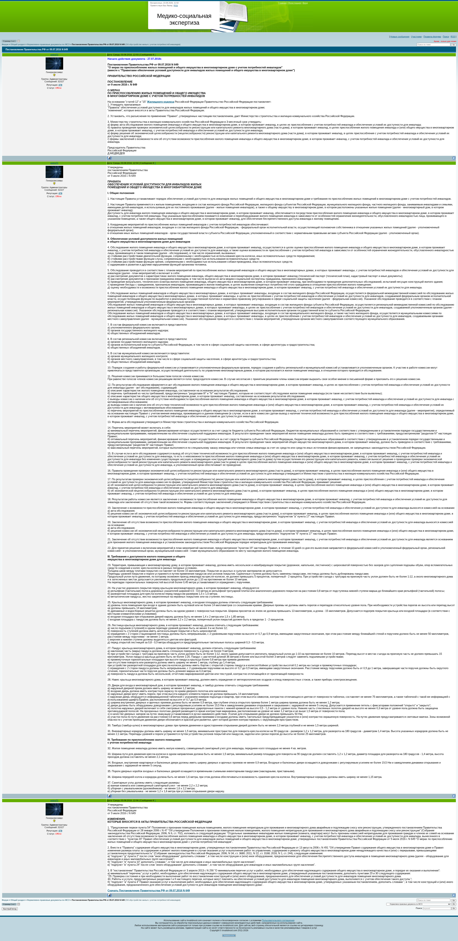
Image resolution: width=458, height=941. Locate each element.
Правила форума (432, 36)
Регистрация (294, 3)
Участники (416, 36)
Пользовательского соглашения (278, 920)
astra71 (54, 54)
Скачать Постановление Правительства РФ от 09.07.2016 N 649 (149, 890)
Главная (282, 3)
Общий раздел (18, 44)
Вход (305, 3)
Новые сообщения (399, 36)
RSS (176, 5)
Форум (5, 44)
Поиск (446, 36)
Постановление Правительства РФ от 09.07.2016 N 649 (98, 44)
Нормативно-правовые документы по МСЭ (48, 44)
